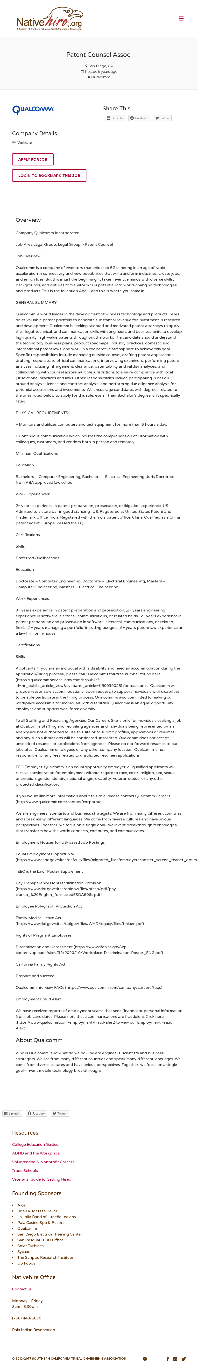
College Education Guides (35, 1144)
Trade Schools (25, 1170)
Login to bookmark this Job (49, 175)
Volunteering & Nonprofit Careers (43, 1162)
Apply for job (32, 159)
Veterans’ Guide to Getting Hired (41, 1179)
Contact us (22, 1289)
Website (24, 142)
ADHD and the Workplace (36, 1153)
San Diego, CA (101, 66)
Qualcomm (100, 77)
